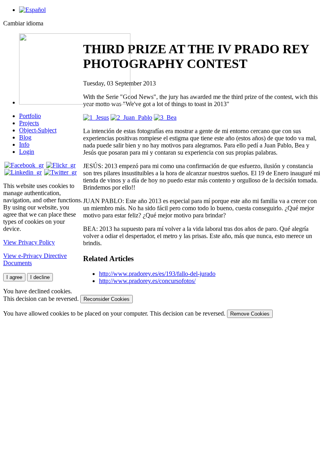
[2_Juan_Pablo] (131, 117)
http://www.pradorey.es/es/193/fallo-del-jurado (157, 273)
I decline (40, 277)
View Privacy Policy (29, 242)
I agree (14, 277)
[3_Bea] (165, 117)
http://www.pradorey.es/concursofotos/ (147, 280)
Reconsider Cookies (106, 299)
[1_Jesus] (96, 117)
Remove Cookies (250, 314)
